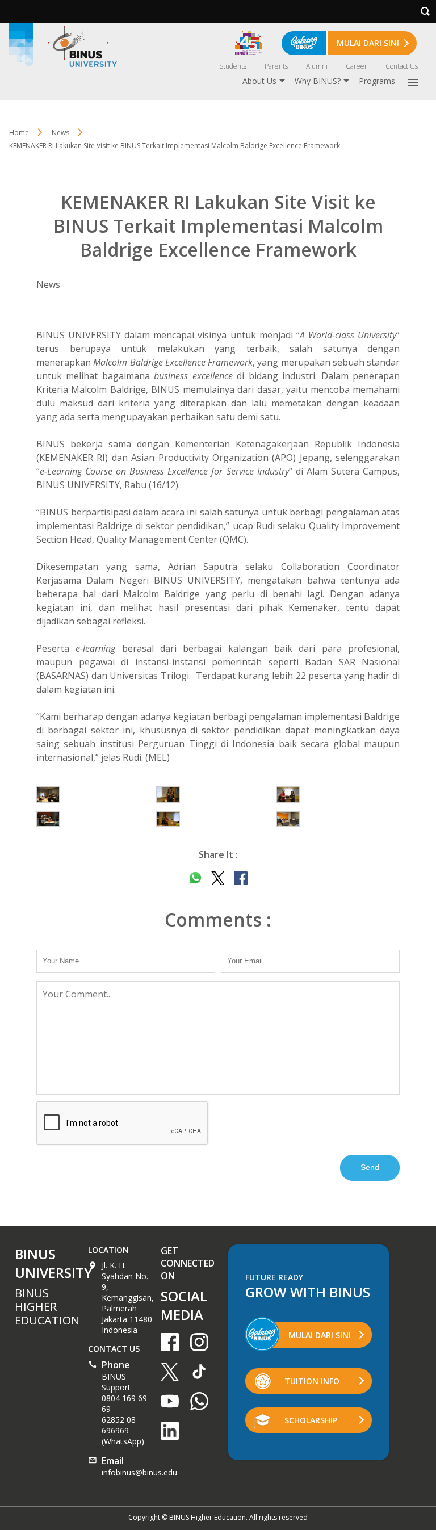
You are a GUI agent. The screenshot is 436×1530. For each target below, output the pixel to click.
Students (232, 66)
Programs (377, 81)
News (60, 132)
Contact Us (401, 66)
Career (356, 66)
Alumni (317, 66)
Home (19, 132)
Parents (276, 66)
